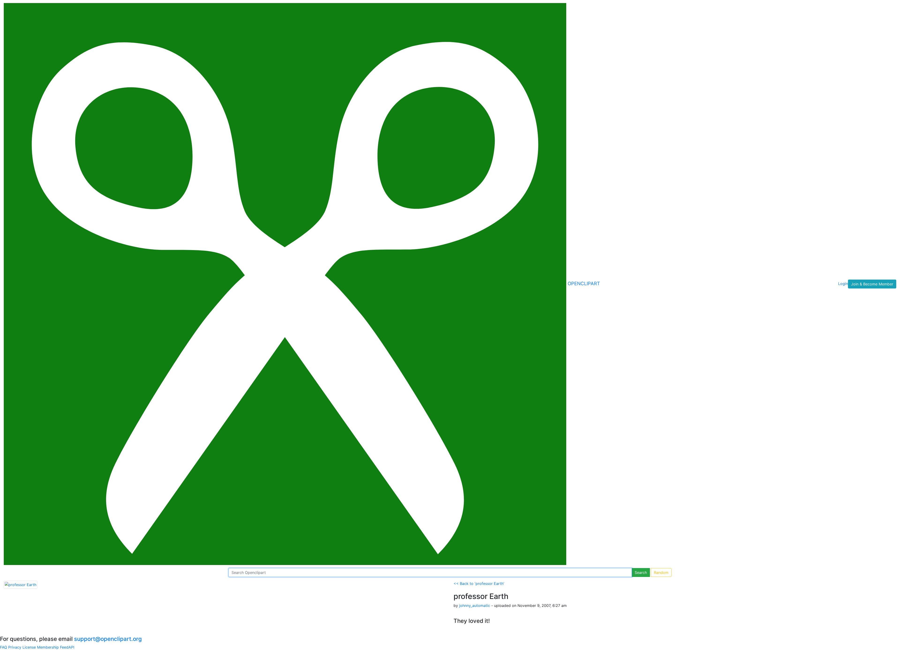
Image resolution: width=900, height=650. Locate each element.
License (29, 647)
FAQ (3, 647)
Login (843, 283)
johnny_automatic (474, 605)
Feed (64, 647)
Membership (48, 647)
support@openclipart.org (108, 638)
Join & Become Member (872, 284)
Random (661, 572)
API (71, 647)
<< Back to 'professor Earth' (479, 583)
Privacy (14, 647)
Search (641, 572)
